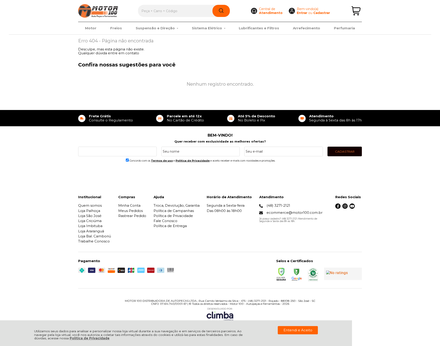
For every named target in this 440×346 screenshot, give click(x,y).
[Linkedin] (359, 207)
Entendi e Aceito (297, 330)
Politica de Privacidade (193, 160)
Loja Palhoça (89, 211)
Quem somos (90, 205)
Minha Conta (129, 205)
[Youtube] (352, 207)
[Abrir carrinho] (356, 11)
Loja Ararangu (91, 231)
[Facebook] (338, 207)
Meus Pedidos (130, 211)
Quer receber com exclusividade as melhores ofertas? (220, 141)
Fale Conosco (165, 221)
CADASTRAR (345, 151)
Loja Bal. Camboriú (94, 236)
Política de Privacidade (90, 338)
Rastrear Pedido (132, 216)
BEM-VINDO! (220, 135)
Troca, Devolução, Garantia (177, 205)
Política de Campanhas (174, 211)
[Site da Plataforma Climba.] (220, 314)
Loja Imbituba (90, 226)
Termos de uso (162, 160)
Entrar (302, 13)
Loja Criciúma (90, 221)
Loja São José (90, 216)
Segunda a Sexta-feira (226, 205)
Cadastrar (321, 13)
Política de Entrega (170, 226)
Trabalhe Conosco (94, 241)
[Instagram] (345, 207)
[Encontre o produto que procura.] (221, 11)
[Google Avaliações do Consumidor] (343, 274)
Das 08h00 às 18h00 (224, 211)
